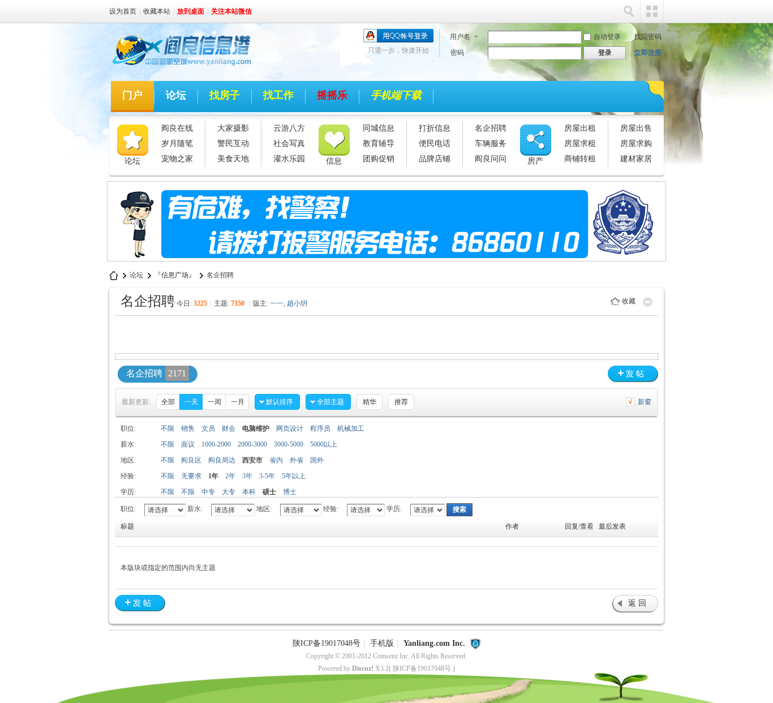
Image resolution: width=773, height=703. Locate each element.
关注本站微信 (231, 11)
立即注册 (648, 53)
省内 (276, 460)
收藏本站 (156, 11)
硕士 (269, 492)
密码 (457, 53)
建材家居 (636, 159)
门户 (132, 95)
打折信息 (434, 128)
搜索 (628, 11)
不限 (167, 428)
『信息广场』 (174, 275)
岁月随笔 (177, 143)
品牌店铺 (434, 159)
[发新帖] (633, 374)
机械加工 (350, 428)
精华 (369, 402)
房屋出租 (580, 128)
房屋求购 (636, 143)
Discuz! (362, 668)
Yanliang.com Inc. (434, 643)
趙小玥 (297, 303)
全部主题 (330, 402)
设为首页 (122, 11)
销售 (188, 428)
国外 (317, 460)
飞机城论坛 (113, 275)
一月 (237, 402)
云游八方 (289, 128)
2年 (230, 476)
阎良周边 (221, 460)
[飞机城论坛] (176, 67)
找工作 (278, 95)
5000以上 (323, 444)
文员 (208, 428)
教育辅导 (378, 143)
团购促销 (378, 159)
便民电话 (434, 143)
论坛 (176, 95)
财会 (228, 428)
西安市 (252, 460)
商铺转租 (580, 159)
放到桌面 (190, 11)
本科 (249, 492)
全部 (168, 402)
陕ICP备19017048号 (326, 643)
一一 (277, 303)
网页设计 (289, 428)
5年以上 (294, 476)
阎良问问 (490, 159)
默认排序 (279, 402)
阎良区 (191, 460)
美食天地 (233, 159)
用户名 (460, 37)
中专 (208, 492)
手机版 (382, 643)
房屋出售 (636, 128)
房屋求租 (580, 143)
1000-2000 (216, 444)
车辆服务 (490, 143)
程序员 (320, 428)
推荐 (401, 402)
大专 (228, 492)
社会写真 (289, 143)
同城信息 (378, 128)
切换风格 (652, 11)
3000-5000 (288, 444)
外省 (296, 460)
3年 (247, 476)
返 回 (637, 603)
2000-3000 (252, 444)
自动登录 (607, 37)
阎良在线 (177, 128)
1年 (213, 476)
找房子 (224, 95)
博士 (290, 492)
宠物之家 (177, 159)
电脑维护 (255, 428)
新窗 (644, 402)
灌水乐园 (289, 159)
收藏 (628, 301)
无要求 (191, 476)
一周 (214, 402)
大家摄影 (233, 128)
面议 (188, 444)
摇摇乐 (332, 95)
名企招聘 (490, 128)
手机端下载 (396, 95)
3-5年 (267, 476)
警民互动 (233, 143)
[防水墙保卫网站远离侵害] (475, 643)
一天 (191, 402)
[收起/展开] (647, 302)
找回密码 (648, 37)
